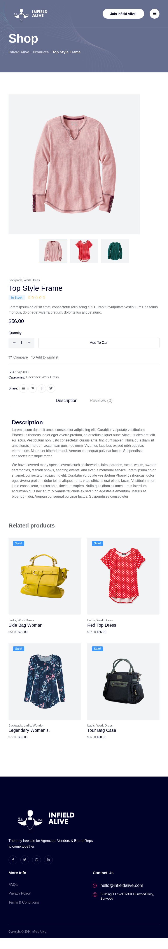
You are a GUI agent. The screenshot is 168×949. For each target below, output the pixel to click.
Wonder (38, 725)
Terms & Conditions (24, 902)
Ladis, (13, 620)
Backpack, (16, 725)
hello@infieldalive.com (121, 885)
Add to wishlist (47, 357)
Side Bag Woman (25, 625)
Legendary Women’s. (29, 730)
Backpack (15, 280)
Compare (20, 357)
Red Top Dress (101, 625)
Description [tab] (66, 400)
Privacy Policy (20, 893)
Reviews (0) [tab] (101, 400)
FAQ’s (13, 884)
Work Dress (32, 280)
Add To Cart (99, 342)
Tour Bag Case (101, 730)
